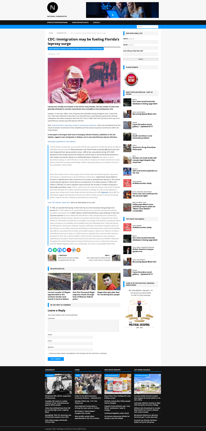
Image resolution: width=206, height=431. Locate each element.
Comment (51, 318)
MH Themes (82, 429)
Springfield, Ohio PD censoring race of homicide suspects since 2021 (58, 416)
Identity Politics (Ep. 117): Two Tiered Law (86, 402)
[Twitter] (50, 250)
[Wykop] (74, 250)
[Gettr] (69, 250)
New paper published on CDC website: (62, 142)
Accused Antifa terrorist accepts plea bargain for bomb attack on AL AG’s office (147, 398)
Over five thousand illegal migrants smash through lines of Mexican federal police (84, 295)
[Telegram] (64, 250)
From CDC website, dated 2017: (59, 202)
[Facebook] (59, 250)
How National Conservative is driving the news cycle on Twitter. (87, 407)
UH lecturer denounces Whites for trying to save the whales (117, 417)
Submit (141, 59)
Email (50, 341)
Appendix (104, 192)
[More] (78, 250)
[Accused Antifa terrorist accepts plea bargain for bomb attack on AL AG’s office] (147, 384)
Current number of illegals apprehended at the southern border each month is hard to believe (59, 295)
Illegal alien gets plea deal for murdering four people (108, 293)
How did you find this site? (133, 51)
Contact (96, 22)
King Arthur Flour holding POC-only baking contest (117, 397)
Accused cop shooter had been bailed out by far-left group (145, 421)
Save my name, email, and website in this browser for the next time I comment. (78, 353)
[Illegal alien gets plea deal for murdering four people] (108, 281)
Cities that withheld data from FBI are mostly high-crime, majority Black (57, 410)
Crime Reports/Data (80, 22)
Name (50, 335)
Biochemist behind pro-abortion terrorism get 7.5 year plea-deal (146, 416)
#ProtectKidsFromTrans (57, 22)
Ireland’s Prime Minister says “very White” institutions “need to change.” (117, 408)
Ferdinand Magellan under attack (116, 413)
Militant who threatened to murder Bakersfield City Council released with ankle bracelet (147, 410)
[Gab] (55, 250)
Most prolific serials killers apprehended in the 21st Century (87, 417)
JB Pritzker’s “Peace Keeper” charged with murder (85, 412)
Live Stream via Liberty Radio (140, 293)
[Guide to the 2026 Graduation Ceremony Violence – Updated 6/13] (88, 384)
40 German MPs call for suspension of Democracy (58, 397)
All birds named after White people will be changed (117, 402)
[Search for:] (147, 26)
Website (51, 347)
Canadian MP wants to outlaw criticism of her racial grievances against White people (57, 403)
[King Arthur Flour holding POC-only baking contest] (117, 384)
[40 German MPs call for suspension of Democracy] (58, 384)
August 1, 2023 (55, 54)
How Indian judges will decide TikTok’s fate (56, 421)
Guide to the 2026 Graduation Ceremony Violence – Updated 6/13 (88, 397)
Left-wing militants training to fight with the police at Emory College (147, 404)
